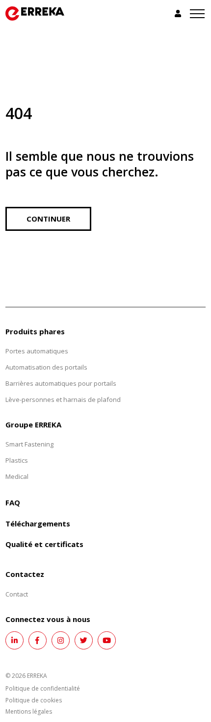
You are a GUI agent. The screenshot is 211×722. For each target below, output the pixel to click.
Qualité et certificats (44, 544)
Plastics (16, 460)
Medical (16, 476)
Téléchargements (37, 523)
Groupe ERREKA (33, 424)
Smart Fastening (29, 444)
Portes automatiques (36, 351)
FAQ (12, 502)
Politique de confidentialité (42, 688)
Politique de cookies (33, 700)
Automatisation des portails (46, 367)
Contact (16, 594)
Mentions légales (28, 711)
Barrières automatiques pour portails (60, 383)
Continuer (48, 219)
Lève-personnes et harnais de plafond (63, 399)
